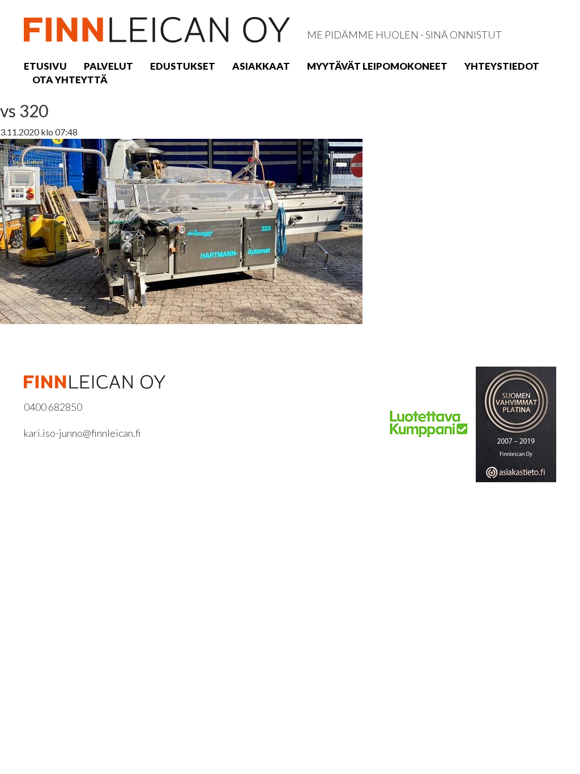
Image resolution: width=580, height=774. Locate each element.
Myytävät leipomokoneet (377, 66)
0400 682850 (53, 407)
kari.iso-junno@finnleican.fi (82, 433)
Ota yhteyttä (70, 80)
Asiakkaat (261, 66)
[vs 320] (181, 230)
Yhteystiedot (501, 66)
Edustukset (182, 66)
